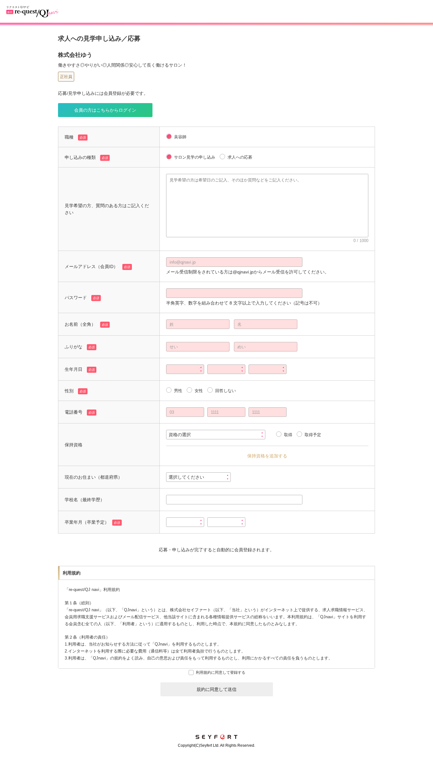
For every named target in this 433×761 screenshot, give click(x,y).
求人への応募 (240, 157)
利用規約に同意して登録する (220, 672)
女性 (199, 390)
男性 (178, 390)
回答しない (225, 390)
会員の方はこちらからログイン (105, 110)
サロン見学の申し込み (194, 157)
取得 (288, 434)
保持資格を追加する (267, 455)
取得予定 (313, 434)
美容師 (180, 136)
